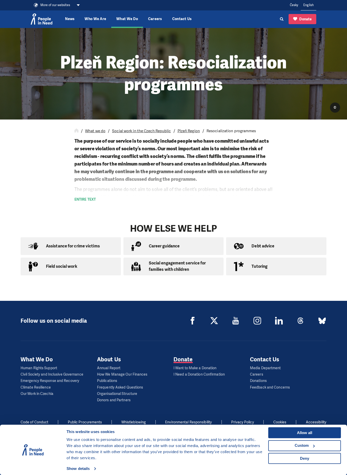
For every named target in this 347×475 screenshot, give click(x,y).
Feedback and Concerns (270, 387)
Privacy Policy (242, 422)
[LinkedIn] (279, 320)
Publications (107, 380)
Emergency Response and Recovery (50, 380)
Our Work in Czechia (37, 393)
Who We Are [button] (95, 19)
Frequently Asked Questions (120, 387)
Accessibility (316, 422)
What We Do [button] (127, 19)
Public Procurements (85, 422)
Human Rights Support (39, 368)
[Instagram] (257, 320)
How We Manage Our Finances (122, 374)
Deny (304, 458)
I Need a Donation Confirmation (199, 374)
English (308, 5)
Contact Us (182, 19)
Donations (258, 380)
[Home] (76, 130)
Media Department (265, 368)
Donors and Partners (114, 400)
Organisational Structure (117, 393)
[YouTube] (236, 320)
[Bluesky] (322, 320)
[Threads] (300, 320)
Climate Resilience (36, 387)
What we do (95, 131)
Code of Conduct (35, 422)
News (69, 19)
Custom (302, 445)
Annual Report (108, 368)
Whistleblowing (133, 422)
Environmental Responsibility (188, 422)
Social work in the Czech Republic (141, 131)
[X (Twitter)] (214, 320)
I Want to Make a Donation (195, 368)
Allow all (304, 433)
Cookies (280, 422)
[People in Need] (41, 19)
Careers (155, 19)
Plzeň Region (189, 131)
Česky (294, 5)
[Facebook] (192, 320)
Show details (78, 468)
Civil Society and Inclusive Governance (52, 374)
